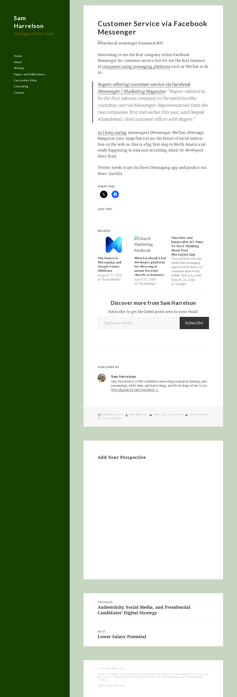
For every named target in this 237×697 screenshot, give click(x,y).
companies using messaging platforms (136, 66)
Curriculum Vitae (25, 80)
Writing (19, 68)
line (191, 414)
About (18, 62)
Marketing (159, 414)
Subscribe (194, 323)
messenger (104, 418)
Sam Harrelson (138, 414)
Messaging (201, 414)
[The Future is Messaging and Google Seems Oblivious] (114, 245)
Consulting (21, 86)
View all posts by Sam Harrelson (133, 389)
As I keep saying (112, 132)
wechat (116, 418)
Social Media (175, 414)
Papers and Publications (29, 74)
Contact (19, 92)
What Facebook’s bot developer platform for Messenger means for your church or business (150, 266)
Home (18, 56)
